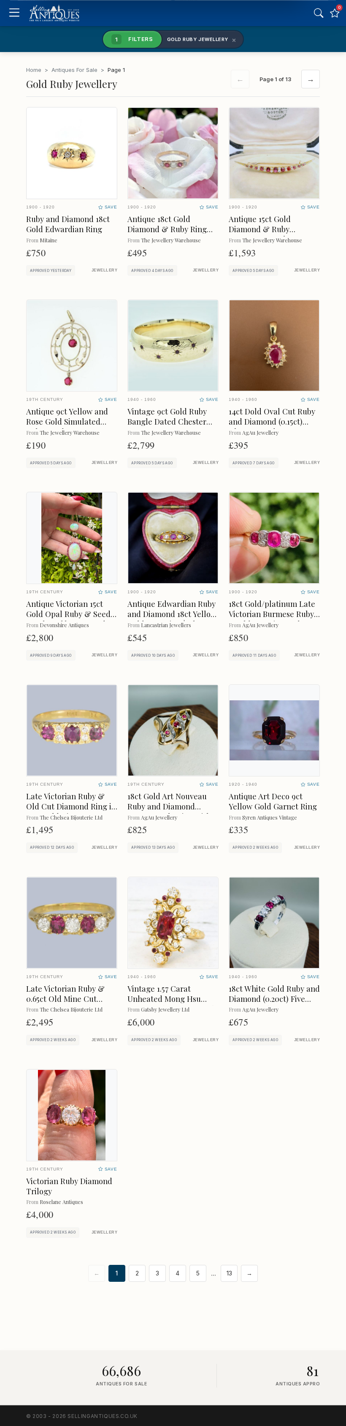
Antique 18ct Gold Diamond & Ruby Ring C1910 (167, 229)
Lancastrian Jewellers (166, 624)
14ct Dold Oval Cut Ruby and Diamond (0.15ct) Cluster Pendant (272, 421)
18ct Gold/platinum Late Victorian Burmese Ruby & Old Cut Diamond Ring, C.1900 (272, 618)
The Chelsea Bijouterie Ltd (71, 817)
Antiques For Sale (74, 69)
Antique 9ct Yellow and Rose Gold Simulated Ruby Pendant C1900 (67, 421)
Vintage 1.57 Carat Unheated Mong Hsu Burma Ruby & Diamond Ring (170, 1003)
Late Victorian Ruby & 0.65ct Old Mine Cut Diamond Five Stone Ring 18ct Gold (71, 1003)
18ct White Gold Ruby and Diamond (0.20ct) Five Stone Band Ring (274, 998)
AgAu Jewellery (260, 432)
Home (33, 69)
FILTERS (134, 39)
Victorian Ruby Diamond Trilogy (69, 1186)
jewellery (104, 270)
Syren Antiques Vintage (269, 817)
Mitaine (48, 240)
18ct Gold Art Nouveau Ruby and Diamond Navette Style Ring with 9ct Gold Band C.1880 (169, 811)
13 (229, 1273)
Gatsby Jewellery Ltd (165, 1009)
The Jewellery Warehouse (171, 240)
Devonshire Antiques (64, 624)
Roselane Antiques (61, 1201)
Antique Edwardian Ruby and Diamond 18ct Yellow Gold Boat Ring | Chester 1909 (171, 618)
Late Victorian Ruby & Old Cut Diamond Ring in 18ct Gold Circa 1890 (71, 806)
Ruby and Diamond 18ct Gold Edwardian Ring (68, 224)
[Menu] (14, 13)
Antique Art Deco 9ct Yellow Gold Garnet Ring (273, 801)
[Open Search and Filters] (318, 13)
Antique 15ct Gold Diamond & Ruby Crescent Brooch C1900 (270, 229)
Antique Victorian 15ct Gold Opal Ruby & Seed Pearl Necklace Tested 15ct (68, 618)
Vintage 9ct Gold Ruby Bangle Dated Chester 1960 (167, 421)
